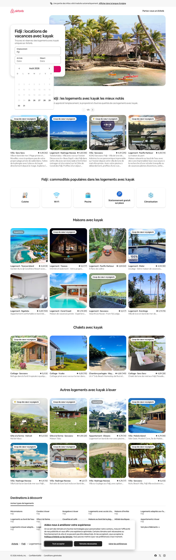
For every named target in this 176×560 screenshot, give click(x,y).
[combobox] (38, 51)
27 (39, 100)
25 (29, 100)
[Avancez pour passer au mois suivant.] (49, 68)
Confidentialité (35, 555)
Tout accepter (58, 544)
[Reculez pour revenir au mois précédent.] (19, 68)
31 (24, 106)
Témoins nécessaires (88, 544)
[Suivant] (92, 110)
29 (49, 100)
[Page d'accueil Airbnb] (17, 11)
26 (34, 100)
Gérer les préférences (118, 544)
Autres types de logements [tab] (22, 503)
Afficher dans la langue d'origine (112, 3)
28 (44, 100)
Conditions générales (53, 555)
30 (19, 106)
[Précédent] (84, 110)
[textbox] (26, 61)
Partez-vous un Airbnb (153, 11)
